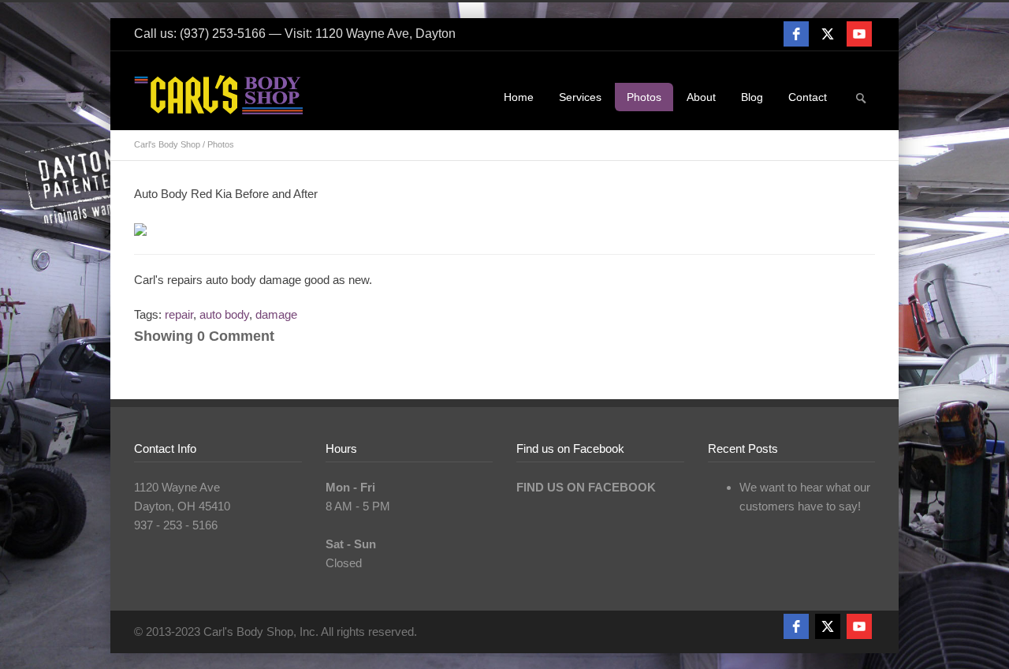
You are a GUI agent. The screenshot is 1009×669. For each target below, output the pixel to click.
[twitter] (827, 34)
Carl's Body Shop (167, 144)
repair (179, 314)
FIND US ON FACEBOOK (586, 487)
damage (276, 314)
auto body (224, 314)
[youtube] (859, 34)
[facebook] (796, 34)
